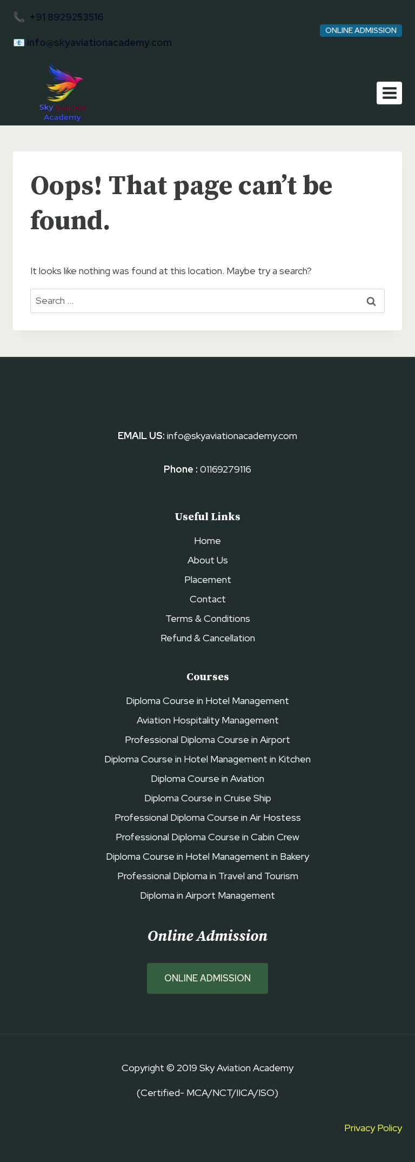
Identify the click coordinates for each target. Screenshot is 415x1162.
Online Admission (361, 30)
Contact (208, 599)
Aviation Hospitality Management (208, 720)
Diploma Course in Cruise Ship (207, 798)
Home (207, 540)
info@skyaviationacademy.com (99, 42)
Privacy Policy (373, 1127)
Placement (207, 579)
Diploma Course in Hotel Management (207, 700)
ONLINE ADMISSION (207, 978)
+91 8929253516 (66, 17)
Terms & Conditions (207, 618)
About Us (208, 560)
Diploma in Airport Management (207, 895)
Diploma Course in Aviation (207, 778)
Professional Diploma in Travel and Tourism (207, 875)
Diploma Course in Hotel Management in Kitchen (207, 759)
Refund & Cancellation (207, 638)
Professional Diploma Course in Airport (207, 739)
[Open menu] (389, 93)
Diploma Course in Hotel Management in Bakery (207, 856)
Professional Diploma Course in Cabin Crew (207, 837)
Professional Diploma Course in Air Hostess (208, 817)
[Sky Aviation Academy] (61, 93)
